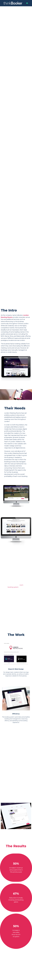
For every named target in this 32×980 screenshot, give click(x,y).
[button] (27, 3)
